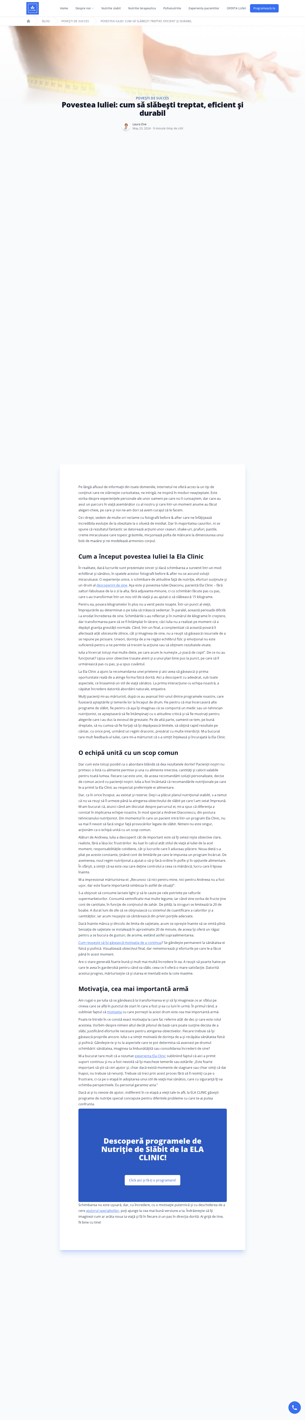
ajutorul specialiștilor (102, 1210)
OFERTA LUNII (236, 8)
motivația (114, 1012)
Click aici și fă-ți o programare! (152, 1180)
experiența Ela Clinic (150, 1056)
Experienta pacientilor (204, 8)
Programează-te (264, 8)
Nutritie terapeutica (142, 8)
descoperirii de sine (111, 585)
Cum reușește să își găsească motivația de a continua (120, 942)
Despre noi (83, 8)
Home (64, 8)
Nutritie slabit (111, 8)
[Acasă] (32, 8)
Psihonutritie (172, 8)
